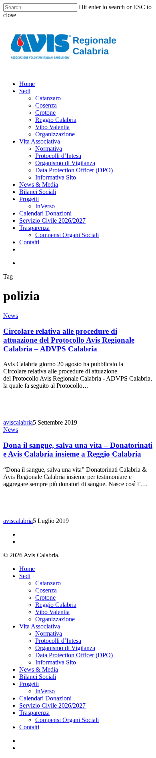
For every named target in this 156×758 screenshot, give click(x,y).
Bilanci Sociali (37, 676)
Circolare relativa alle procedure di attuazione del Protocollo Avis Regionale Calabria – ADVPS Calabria (68, 340)
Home (27, 568)
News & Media (38, 669)
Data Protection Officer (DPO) (74, 655)
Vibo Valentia (52, 611)
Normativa (48, 633)
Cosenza (46, 590)
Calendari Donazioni (45, 698)
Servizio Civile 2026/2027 (52, 705)
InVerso (45, 691)
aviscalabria (18, 422)
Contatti (29, 727)
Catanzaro (48, 583)
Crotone (45, 597)
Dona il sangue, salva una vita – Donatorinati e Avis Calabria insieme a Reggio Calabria (77, 449)
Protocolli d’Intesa (58, 640)
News (10, 315)
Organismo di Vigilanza (65, 647)
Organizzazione (55, 619)
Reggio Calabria (55, 604)
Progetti (29, 683)
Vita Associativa (39, 626)
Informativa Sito (55, 662)
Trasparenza (34, 712)
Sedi (24, 575)
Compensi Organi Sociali (67, 719)
